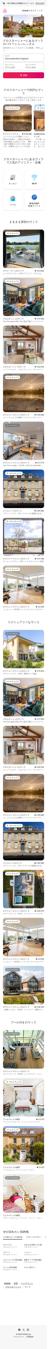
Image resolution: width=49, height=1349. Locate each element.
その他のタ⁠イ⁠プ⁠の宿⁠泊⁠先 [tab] (12, 1237)
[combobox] (23, 58)
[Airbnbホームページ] (5, 11)
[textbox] (13, 67)
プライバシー (19, 1337)
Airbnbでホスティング (32, 10)
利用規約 (30, 1337)
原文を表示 (40, 3)
